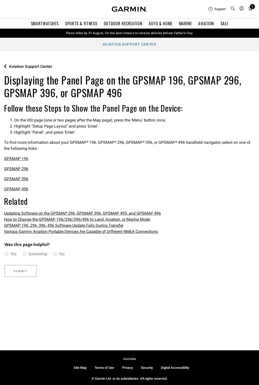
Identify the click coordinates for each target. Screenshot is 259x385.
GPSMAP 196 (16, 158)
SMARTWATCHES (45, 24)
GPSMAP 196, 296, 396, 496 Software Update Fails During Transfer (63, 225)
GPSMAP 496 (16, 189)
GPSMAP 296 (16, 168)
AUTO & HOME (160, 24)
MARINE (185, 24)
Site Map (80, 368)
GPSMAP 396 (16, 178)
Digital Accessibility (175, 368)
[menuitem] (217, 9)
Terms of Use (104, 368)
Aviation (206, 24)
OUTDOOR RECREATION (123, 24)
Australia (129, 359)
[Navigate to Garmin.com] (129, 9)
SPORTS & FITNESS (81, 24)
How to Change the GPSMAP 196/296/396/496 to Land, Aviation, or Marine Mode (77, 219)
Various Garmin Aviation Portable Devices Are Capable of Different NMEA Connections (81, 231)
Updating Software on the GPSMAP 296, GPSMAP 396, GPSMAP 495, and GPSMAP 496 (82, 213)
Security (147, 368)
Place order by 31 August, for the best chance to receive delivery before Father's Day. (129, 33)
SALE (224, 24)
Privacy (127, 368)
